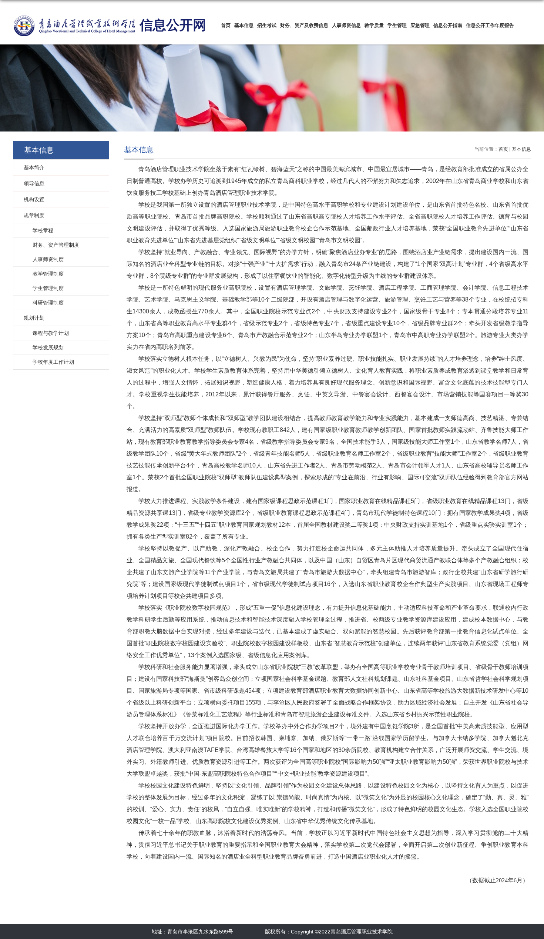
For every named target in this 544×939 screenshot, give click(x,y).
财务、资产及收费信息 (304, 25)
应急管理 (420, 25)
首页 (226, 25)
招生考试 (266, 25)
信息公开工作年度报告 (490, 25)
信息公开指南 (447, 25)
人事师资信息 (346, 25)
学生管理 (397, 25)
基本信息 (243, 25)
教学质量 (374, 25)
